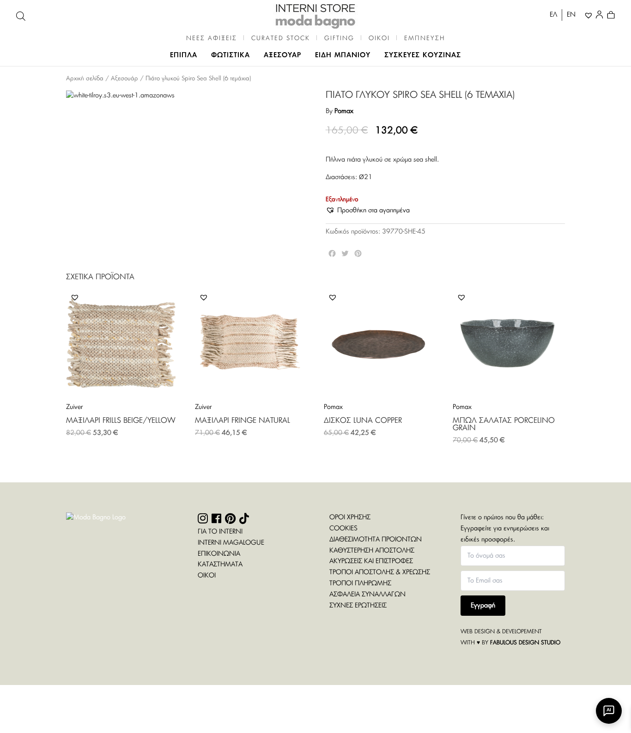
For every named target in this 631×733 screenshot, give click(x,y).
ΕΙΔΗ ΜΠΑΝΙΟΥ (342, 55)
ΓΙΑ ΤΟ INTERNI (220, 532)
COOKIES (343, 528)
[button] (368, 210)
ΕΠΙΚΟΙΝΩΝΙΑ (219, 554)
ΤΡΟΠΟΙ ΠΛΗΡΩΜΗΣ (360, 583)
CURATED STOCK (280, 39)
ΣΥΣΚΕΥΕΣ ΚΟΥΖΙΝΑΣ (422, 55)
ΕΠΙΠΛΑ (183, 55)
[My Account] (601, 16)
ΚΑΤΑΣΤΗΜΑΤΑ (220, 564)
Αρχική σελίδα (84, 79)
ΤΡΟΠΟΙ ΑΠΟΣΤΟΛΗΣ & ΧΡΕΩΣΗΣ (379, 572)
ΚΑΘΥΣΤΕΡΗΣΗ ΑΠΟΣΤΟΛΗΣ (371, 550)
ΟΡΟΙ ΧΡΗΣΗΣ (349, 517)
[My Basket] (611, 16)
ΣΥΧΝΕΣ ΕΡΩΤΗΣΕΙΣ (358, 605)
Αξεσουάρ (124, 79)
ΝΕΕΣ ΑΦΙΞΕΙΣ (211, 39)
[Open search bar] (20, 16)
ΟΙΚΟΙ (207, 575)
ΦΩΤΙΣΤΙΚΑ (230, 55)
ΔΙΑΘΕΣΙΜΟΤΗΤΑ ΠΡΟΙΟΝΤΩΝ (375, 539)
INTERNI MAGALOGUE (231, 543)
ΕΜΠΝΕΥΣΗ (424, 39)
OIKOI (379, 39)
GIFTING (339, 39)
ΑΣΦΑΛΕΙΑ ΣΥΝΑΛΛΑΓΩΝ (367, 594)
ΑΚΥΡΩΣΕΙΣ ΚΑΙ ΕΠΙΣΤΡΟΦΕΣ (371, 561)
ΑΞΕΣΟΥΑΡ (282, 55)
